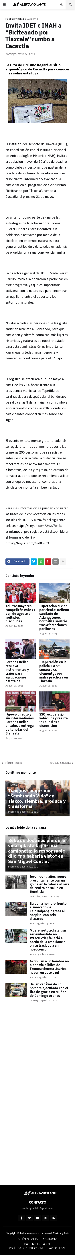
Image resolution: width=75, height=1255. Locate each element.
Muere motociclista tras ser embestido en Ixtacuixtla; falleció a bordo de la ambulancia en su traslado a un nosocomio (48, 940)
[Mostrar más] (63, 561)
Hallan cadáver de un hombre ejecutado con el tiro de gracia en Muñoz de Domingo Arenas (49, 990)
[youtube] (37, 1218)
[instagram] (45, 1218)
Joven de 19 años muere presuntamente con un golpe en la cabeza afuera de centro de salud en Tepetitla (49, 884)
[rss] (53, 1218)
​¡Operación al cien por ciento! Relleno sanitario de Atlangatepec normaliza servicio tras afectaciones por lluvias (54, 618)
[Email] (55, 561)
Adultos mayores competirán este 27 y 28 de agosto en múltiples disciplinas (20, 614)
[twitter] (29, 1218)
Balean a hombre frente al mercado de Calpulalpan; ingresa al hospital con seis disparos (48, 911)
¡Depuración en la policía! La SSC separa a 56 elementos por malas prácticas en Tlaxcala (53, 672)
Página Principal (14, 19)
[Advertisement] (37, 1051)
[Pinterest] (48, 561)
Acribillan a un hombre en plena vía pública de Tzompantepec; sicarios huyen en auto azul (49, 967)
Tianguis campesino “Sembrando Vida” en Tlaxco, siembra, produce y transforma (37, 799)
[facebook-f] (21, 1218)
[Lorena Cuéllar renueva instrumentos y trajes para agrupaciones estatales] (20, 649)
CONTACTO (50, 1239)
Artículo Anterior (13, 763)
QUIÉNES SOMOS (28, 1239)
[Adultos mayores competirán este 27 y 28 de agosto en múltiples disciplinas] (20, 593)
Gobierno (32, 19)
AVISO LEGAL (57, 1248)
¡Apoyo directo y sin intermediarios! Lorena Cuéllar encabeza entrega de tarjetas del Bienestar (20, 724)
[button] (4, 5)
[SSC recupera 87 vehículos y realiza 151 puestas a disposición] (54, 701)
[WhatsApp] (41, 561)
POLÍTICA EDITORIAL (37, 1244)
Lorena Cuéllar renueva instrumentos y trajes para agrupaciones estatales (17, 672)
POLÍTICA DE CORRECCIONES (27, 1248)
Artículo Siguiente (60, 763)
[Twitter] (34, 561)
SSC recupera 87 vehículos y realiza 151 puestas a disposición (53, 720)
